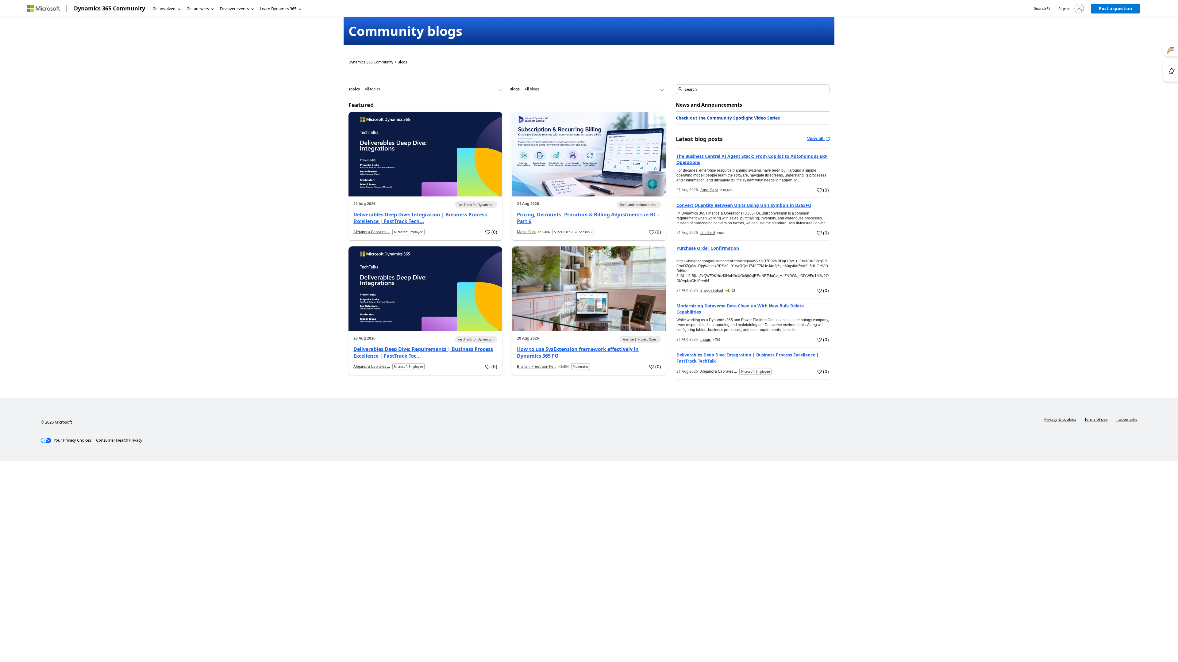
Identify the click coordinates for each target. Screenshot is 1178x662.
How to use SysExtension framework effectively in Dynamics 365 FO (578, 352)
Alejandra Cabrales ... (371, 231)
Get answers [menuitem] (198, 8)
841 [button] (722, 233)
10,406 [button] (545, 232)
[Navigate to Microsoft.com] (43, 8)
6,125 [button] (731, 290)
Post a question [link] (1115, 8)
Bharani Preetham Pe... (536, 366)
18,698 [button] (727, 190)
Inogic (705, 339)
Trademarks (1126, 419)
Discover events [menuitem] (234, 8)
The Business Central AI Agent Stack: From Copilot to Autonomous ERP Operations (752, 159)
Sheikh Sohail (711, 290)
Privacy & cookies (1060, 419)
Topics (354, 89)
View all (816, 138)
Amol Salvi (709, 189)
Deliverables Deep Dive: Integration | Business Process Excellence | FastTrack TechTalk (747, 358)
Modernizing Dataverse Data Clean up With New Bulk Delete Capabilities (740, 309)
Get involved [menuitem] (163, 8)
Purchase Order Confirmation (707, 248)
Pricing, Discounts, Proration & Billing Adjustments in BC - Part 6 (588, 218)
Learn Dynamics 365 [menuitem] (278, 8)
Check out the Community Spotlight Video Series (728, 118)
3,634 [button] (564, 366)
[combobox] (753, 89)
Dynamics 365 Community (109, 8)
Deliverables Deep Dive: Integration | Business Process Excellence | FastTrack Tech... (420, 218)
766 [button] (718, 339)
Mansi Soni (526, 231)
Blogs (515, 89)
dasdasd (707, 232)
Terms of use (1095, 419)
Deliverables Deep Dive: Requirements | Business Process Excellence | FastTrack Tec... (423, 352)
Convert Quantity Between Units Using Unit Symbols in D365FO (743, 205)
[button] (1042, 9)
